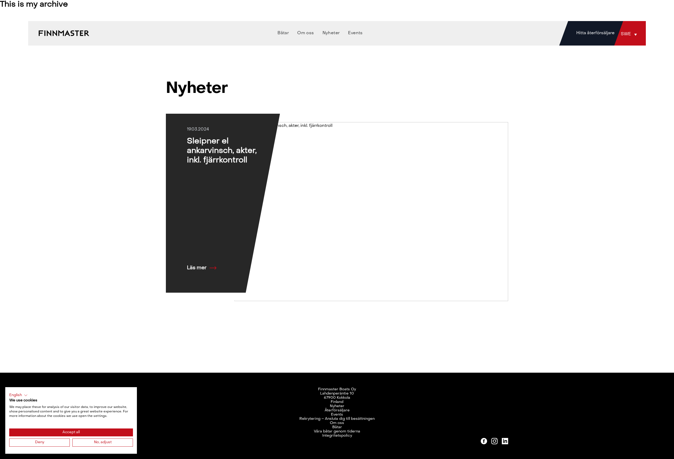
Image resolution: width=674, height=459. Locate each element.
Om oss (337, 423)
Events (337, 414)
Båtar (337, 427)
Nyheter (337, 406)
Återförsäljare (337, 410)
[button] (630, 34)
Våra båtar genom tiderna (337, 431)
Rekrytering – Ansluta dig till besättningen (337, 419)
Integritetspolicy (337, 435)
